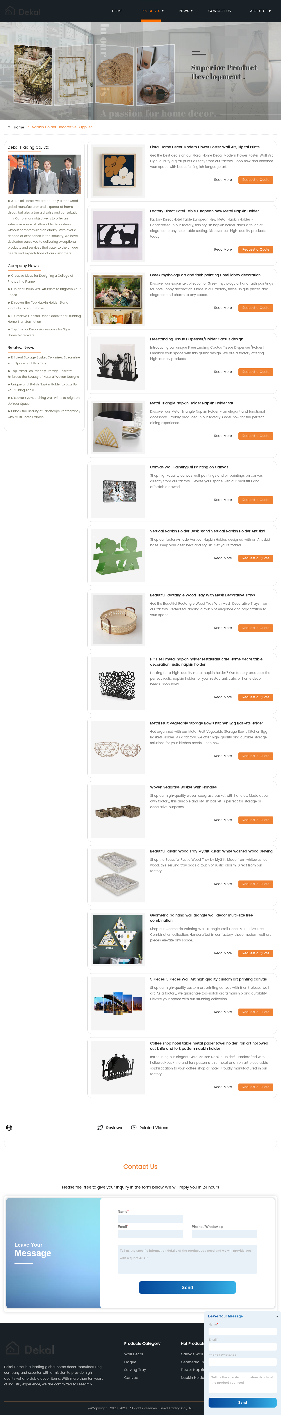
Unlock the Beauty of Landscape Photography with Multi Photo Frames (44, 414)
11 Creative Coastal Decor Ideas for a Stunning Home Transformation (44, 319)
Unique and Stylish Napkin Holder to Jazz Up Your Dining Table (42, 387)
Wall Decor (133, 1354)
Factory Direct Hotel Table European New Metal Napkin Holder (204, 211)
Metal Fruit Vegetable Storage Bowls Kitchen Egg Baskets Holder (206, 723)
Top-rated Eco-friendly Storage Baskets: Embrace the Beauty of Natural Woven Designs (43, 374)
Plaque (130, 1362)
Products (151, 11)
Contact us (219, 11)
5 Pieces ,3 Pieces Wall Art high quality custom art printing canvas (208, 979)
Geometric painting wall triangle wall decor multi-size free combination (201, 917)
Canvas (131, 1377)
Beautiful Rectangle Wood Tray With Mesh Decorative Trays (202, 595)
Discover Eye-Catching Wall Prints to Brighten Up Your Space (44, 400)
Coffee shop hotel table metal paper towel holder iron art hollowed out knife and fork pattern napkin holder (209, 1046)
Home (117, 11)
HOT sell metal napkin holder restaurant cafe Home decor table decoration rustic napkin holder (206, 661)
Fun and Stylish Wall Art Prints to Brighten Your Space (44, 292)
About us (258, 11)
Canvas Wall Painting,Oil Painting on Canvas (189, 467)
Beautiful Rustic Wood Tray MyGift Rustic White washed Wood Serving (211, 851)
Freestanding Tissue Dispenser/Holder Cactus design (196, 339)
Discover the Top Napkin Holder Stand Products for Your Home (38, 305)
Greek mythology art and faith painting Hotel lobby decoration (205, 275)
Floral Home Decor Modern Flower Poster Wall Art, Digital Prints (204, 147)
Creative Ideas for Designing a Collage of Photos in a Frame (40, 278)
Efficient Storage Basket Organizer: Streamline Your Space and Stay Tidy (44, 360)
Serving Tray (135, 1369)
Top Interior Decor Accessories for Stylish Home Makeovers (40, 332)
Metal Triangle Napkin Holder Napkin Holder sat (191, 403)
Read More (223, 180)
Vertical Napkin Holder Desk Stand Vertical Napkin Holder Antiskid (207, 531)
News (184, 11)
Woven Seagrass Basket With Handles (183, 787)
